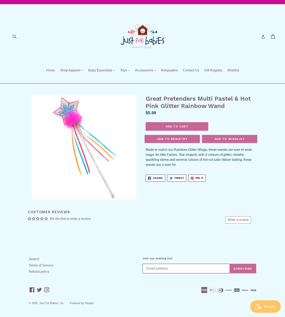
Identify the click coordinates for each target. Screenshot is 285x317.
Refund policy (39, 271)
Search (34, 259)
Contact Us (191, 70)
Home (50, 70)
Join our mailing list (157, 258)
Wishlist (233, 70)
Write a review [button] (238, 220)
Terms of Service (41, 265)
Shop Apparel (72, 70)
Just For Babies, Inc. (52, 303)
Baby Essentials (102, 70)
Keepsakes (169, 70)
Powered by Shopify (82, 303)
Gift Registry (213, 70)
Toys (126, 70)
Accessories (146, 70)
